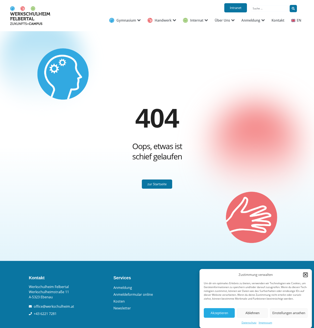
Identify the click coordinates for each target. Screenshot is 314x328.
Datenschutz (249, 322)
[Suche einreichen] (293, 8)
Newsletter (122, 308)
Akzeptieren (219, 313)
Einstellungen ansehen (288, 313)
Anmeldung (122, 287)
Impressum (265, 322)
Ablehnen (252, 313)
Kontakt (37, 277)
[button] (305, 274)
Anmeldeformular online (133, 294)
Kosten (119, 301)
